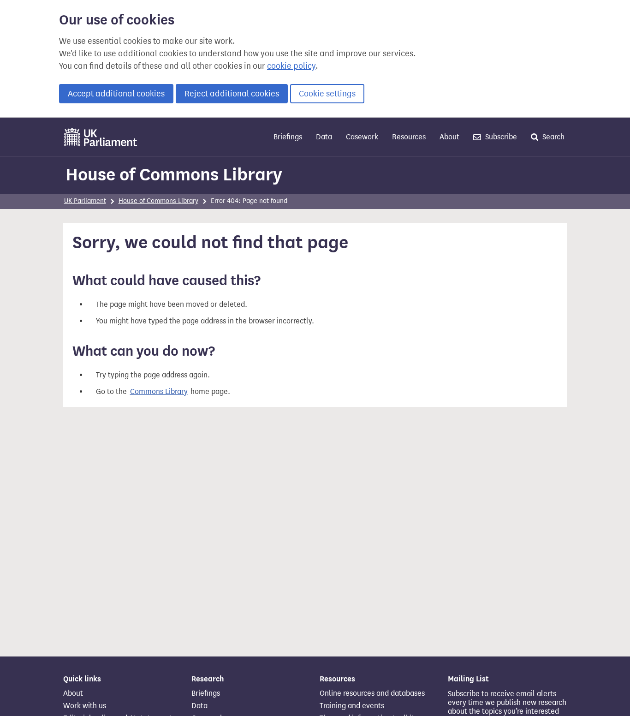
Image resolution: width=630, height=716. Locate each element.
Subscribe (500, 136)
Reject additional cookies (231, 94)
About (449, 136)
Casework (362, 136)
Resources (409, 136)
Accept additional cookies (116, 94)
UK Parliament (85, 201)
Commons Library (159, 391)
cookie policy (291, 66)
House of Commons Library (173, 174)
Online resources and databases (372, 693)
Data (324, 136)
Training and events (352, 706)
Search (553, 136)
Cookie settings (327, 94)
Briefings (287, 136)
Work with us (84, 706)
